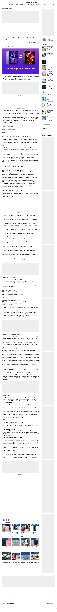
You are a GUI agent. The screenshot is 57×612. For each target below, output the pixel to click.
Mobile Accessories (46, 126)
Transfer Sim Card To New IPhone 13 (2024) (6, 548)
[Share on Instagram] (6, 520)
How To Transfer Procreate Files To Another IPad (50, 92)
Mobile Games (45, 130)
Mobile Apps (19, 46)
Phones (16, 4)
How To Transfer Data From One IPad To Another (35, 562)
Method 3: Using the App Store (9, 129)
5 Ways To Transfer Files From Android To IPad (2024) (50, 111)
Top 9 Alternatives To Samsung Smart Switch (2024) (50, 86)
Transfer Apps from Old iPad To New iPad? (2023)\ (13, 125)
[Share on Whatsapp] (35, 42)
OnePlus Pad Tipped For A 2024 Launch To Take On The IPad (50, 67)
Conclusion (5, 131)
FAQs (4, 132)
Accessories (22, 4)
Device (45, 4)
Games (10, 4)
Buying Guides (31, 4)
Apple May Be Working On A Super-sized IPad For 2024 (50, 80)
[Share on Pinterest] (33, 42)
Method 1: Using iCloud (8, 126)
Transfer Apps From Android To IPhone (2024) (25, 533)
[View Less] (10, 520)
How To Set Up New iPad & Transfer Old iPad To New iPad (16, 562)
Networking (38, 4)
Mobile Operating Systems (47, 135)
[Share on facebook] (29, 42)
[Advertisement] (28, 609)
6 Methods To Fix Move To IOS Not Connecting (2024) (25, 548)
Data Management (13, 46)
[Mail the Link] (38, 42)
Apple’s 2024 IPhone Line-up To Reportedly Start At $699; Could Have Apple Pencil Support (50, 73)
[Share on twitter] (31, 42)
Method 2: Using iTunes (8, 128)
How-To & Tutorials (6, 46)
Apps (5, 4)
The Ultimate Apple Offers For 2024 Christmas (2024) (16, 533)
